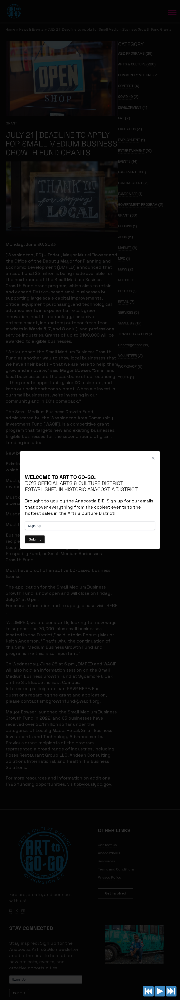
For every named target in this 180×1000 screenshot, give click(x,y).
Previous (148, 991)
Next (171, 991)
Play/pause (160, 991)
